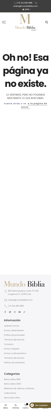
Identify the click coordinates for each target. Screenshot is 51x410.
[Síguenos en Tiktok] (24, 312)
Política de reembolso (14, 362)
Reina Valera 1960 (12, 379)
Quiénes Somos (11, 325)
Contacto (8, 344)
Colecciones (10, 393)
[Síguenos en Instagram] (15, 312)
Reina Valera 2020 (12, 383)
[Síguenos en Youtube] (19, 312)
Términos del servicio (14, 358)
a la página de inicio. (34, 105)
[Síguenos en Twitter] (10, 312)
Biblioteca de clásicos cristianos (19, 388)
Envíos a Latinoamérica (15, 353)
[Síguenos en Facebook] (5, 312)
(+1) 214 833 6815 (24, 2)
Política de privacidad (14, 335)
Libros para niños (12, 397)
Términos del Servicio (14, 339)
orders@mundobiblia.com (25, 6)
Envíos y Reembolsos (14, 330)
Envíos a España (11, 348)
